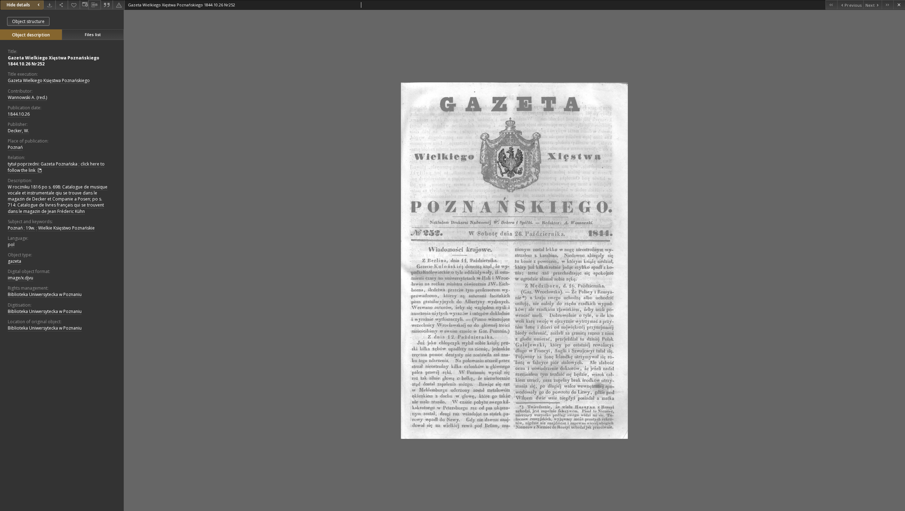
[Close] (899, 5)
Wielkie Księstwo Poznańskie (66, 228)
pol (11, 245)
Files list (93, 34)
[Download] (49, 5)
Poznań (15, 147)
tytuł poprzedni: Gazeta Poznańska (42, 164)
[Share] (62, 5)
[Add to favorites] (74, 5)
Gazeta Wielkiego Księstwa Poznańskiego (49, 80)
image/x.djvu (20, 278)
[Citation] (107, 5)
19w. (30, 228)
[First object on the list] (831, 5)
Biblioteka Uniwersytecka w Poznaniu (45, 294)
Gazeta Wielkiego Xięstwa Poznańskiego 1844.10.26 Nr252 (53, 61)
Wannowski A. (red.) (27, 97)
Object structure (28, 21)
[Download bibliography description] (94, 5)
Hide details (18, 5)
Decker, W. (18, 131)
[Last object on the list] (887, 5)
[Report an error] (119, 5)
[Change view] (84, 5)
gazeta (14, 261)
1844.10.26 (19, 114)
